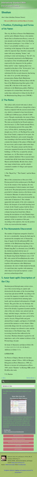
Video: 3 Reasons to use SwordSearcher (14, 431)
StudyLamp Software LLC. (18, 462)
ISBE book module (10, 464)
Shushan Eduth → (31, 377)
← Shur (3, 377)
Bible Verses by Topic (18, 436)
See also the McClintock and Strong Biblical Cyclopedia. (19, 21)
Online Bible (19, 446)
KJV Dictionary (18, 449)
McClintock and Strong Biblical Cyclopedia (18, 442)
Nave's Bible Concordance (18, 439)
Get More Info (7, 430)
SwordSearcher (22, 464)
